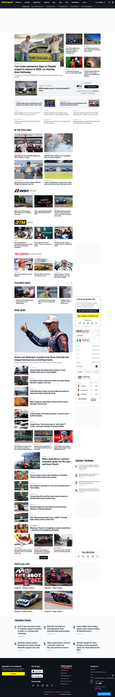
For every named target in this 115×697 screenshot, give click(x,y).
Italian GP (85, 340)
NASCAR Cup (36, 2)
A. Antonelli (84, 390)
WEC (54, 2)
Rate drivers (82, 398)
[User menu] (112, 2)
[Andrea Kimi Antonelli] (78, 390)
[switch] (97, 366)
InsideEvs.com (64, 670)
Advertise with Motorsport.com (98, 672)
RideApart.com (65, 684)
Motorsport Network (54, 694)
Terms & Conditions (49, 692)
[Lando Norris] (78, 386)
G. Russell (83, 394)
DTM (66, 2)
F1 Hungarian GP (74, 6)
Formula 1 (18, 2)
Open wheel (75, 2)
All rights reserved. (65, 694)
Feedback (92, 669)
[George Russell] (78, 394)
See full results (93, 399)
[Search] (109, 2)
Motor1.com (64, 673)
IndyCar (46, 2)
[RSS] (96, 323)
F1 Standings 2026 (62, 6)
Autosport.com (65, 678)
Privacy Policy (66, 692)
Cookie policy (58, 692)
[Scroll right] (71, 282)
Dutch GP (86, 376)
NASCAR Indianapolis (86, 6)
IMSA (60, 2)
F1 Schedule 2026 (50, 6)
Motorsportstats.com (66, 681)
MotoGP (27, 2)
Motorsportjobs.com (66, 675)
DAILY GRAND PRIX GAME (37, 6)
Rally (84, 2)
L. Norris (83, 386)
